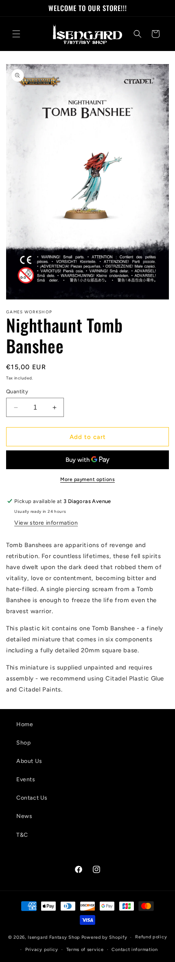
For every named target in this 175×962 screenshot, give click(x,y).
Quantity (17, 391)
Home (24, 724)
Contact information (135, 949)
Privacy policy (41, 949)
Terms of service (85, 949)
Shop (23, 742)
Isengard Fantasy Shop (54, 937)
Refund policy (151, 937)
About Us (29, 761)
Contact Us (32, 797)
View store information (46, 522)
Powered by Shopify (104, 937)
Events (25, 779)
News (24, 816)
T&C (22, 834)
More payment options (87, 479)
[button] (16, 34)
